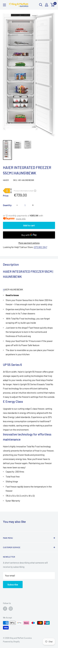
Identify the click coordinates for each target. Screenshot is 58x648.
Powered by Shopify (11, 641)
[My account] (46, 4)
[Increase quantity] (33, 205)
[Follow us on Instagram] (11, 609)
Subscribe (12, 584)
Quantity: (7, 205)
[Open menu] (4, 5)
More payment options (29, 243)
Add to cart (29, 225)
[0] (52, 5)
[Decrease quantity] (17, 205)
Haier (6, 180)
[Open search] (40, 4)
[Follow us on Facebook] (5, 609)
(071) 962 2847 (40, 247)
